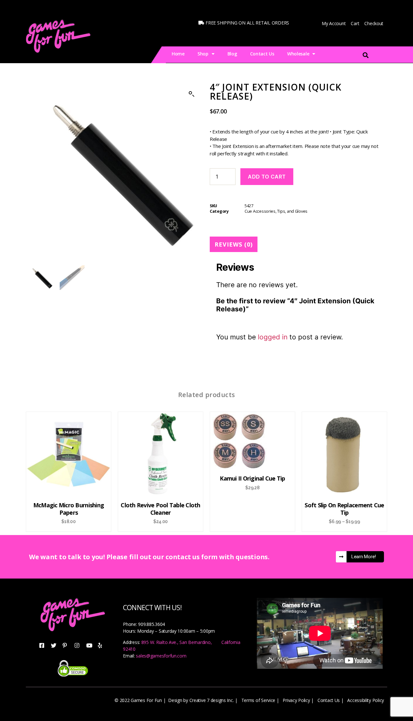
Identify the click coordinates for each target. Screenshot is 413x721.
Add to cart (267, 176)
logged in (272, 337)
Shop (202, 54)
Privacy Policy (296, 700)
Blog (232, 54)
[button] (191, 94)
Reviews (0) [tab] (234, 244)
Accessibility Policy (365, 700)
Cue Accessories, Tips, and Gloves (276, 211)
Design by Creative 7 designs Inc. (201, 700)
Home (178, 54)
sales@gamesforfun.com (161, 656)
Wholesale (298, 54)
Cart (355, 23)
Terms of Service (258, 700)
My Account (334, 23)
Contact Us (262, 54)
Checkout (373, 23)
